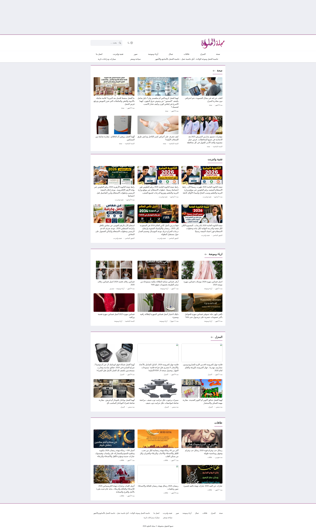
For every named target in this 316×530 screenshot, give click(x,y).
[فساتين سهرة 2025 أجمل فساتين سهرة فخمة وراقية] (114, 308)
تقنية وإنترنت (207, 197)
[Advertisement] (242, 17)
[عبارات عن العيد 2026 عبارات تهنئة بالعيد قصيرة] (201, 481)
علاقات (209, 457)
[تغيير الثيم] (130, 42)
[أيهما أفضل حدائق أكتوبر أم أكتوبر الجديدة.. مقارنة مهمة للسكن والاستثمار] (201, 394)
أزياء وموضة (208, 288)
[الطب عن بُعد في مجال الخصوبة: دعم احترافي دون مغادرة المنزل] (201, 95)
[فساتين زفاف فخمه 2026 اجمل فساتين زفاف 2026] (114, 275)
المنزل (218, 336)
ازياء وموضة (215, 254)
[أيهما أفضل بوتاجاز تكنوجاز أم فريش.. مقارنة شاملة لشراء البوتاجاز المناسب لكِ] (114, 394)
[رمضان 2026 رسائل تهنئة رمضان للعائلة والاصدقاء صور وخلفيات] (158, 481)
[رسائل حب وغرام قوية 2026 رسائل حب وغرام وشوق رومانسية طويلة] (201, 445)
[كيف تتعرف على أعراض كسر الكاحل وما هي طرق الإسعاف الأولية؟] (158, 132)
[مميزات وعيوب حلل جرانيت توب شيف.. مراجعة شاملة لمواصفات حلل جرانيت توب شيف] (158, 394)
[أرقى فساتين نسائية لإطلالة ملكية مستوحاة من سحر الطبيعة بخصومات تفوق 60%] (158, 275)
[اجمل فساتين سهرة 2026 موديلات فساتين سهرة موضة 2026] (201, 275)
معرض (112, 288)
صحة (219, 70)
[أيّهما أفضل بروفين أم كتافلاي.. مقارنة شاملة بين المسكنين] (114, 132)
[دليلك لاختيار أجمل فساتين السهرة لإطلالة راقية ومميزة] (158, 308)
